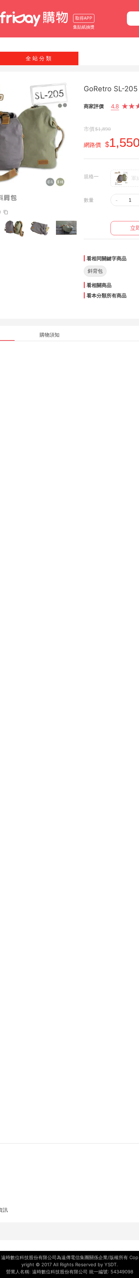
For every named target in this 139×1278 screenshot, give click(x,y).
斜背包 (95, 271)
